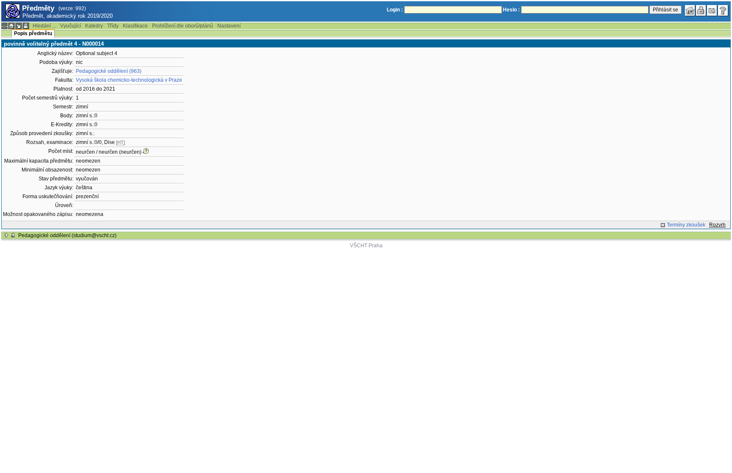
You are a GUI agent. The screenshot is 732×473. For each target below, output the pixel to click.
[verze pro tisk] (25, 25)
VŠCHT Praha (366, 246)
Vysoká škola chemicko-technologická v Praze (129, 80)
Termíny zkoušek (686, 225)
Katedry (94, 26)
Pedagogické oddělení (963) (108, 71)
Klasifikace (135, 26)
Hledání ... (44, 26)
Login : (395, 10)
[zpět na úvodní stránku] (690, 11)
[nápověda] (723, 11)
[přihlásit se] (701, 11)
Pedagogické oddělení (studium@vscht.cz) (67, 235)
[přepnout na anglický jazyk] (712, 11)
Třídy (113, 26)
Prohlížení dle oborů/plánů (182, 26)
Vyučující (70, 26)
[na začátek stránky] (6, 235)
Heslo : (511, 10)
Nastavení (229, 26)
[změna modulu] (18, 25)
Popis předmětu (33, 33)
